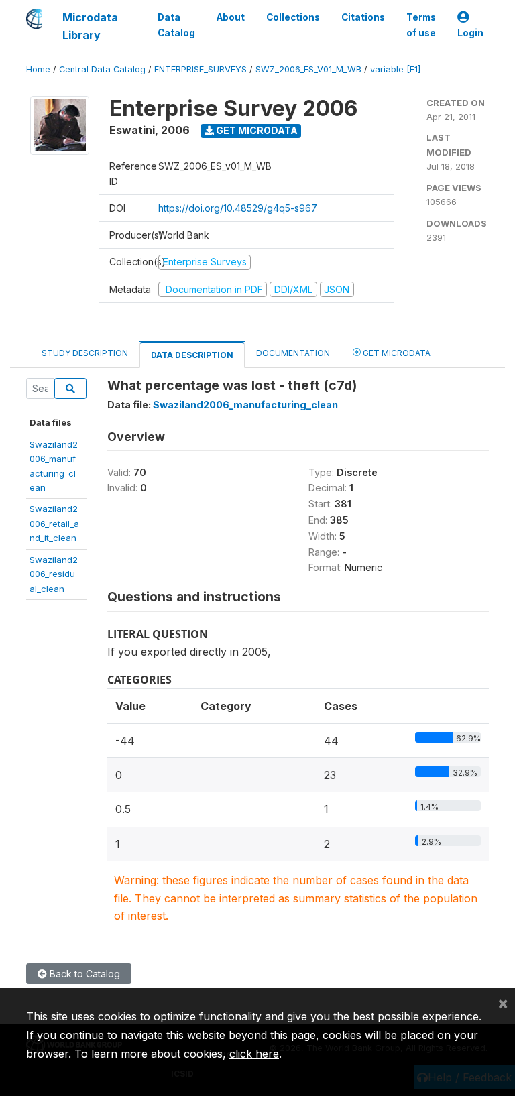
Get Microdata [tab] (396, 353)
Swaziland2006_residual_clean (54, 574)
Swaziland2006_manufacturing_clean (245, 404)
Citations (363, 17)
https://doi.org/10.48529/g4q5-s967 (237, 208)
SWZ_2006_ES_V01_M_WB (308, 69)
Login (470, 32)
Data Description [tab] (192, 355)
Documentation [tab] (293, 353)
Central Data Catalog (102, 69)
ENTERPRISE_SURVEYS (200, 69)
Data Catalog (176, 25)
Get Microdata (256, 130)
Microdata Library (90, 26)
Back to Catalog (83, 973)
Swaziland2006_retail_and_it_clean (54, 523)
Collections (293, 17)
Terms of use (421, 25)
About (231, 17)
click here (254, 1053)
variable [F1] (395, 69)
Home (38, 69)
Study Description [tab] (85, 353)
